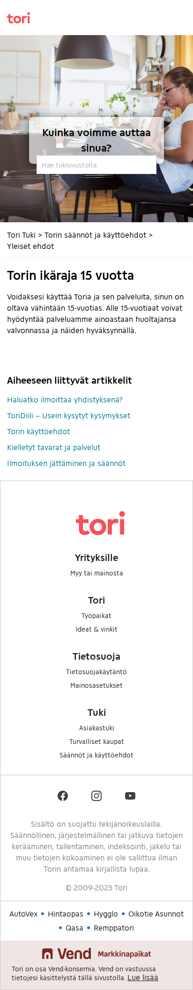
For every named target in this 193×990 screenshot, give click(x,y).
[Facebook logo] (62, 795)
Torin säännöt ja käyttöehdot (95, 234)
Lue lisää (142, 977)
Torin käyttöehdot (38, 431)
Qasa (74, 927)
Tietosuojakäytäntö (96, 672)
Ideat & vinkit (97, 629)
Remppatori (114, 927)
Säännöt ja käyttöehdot (96, 755)
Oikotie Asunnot (156, 913)
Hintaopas (65, 913)
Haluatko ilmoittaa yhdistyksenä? (65, 399)
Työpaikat (96, 615)
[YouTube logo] (130, 795)
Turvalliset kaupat (96, 741)
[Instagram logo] (96, 795)
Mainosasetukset (96, 685)
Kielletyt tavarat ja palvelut (53, 447)
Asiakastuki (96, 728)
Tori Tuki (21, 234)
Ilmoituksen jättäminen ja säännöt (66, 463)
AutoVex (23, 913)
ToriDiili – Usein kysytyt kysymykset (68, 415)
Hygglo (106, 913)
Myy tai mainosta (96, 573)
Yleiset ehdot (30, 245)
